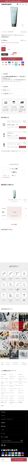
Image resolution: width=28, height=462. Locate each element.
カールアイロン (21, 376)
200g (3, 49)
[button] (8, 127)
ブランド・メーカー (22, 151)
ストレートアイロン (13, 388)
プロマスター (14, 219)
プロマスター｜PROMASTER (7, 31)
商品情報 (5, 86)
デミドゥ (20, 388)
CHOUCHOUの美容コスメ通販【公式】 (9, 151)
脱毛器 (2, 405)
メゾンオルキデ (21, 398)
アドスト (11, 374)
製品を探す (3, 426)
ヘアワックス (21, 396)
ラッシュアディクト (4, 400)
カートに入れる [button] (22, 127)
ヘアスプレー (21, 392)
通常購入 (5, 54)
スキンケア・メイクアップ (6, 419)
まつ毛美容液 (3, 374)
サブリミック (12, 378)
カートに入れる (12, 58)
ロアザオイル (12, 400)
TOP (2, 362)
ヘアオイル (12, 392)
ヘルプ (2, 429)
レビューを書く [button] (14, 168)
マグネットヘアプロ (4, 398)
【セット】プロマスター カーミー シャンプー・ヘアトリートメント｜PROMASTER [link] (14, 121)
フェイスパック (21, 390)
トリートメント (23, 31)
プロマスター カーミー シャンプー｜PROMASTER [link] (14, 132)
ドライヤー (12, 390)
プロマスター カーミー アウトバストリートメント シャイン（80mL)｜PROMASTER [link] (14, 143)
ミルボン (11, 398)
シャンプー (21, 385)
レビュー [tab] (5, 175)
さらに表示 (14, 224)
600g (9, 49)
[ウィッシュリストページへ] (18, 4)
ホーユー (8, 362)
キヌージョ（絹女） (4, 378)
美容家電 (20, 402)
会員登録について (7, 93)
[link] (4, 124)
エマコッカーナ (13, 376)
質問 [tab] (13, 175)
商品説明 (5, 74)
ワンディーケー (21, 400)
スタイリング (3, 388)
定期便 (12, 54)
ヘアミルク (12, 396)
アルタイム (21, 374)
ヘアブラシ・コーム (4, 396)
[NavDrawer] (23, 4)
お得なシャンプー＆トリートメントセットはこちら (10, 42)
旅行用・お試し (4, 402)
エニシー (3, 376)
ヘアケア (8, 364)
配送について (6, 90)
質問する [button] (15, 172)
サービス (3, 433)
